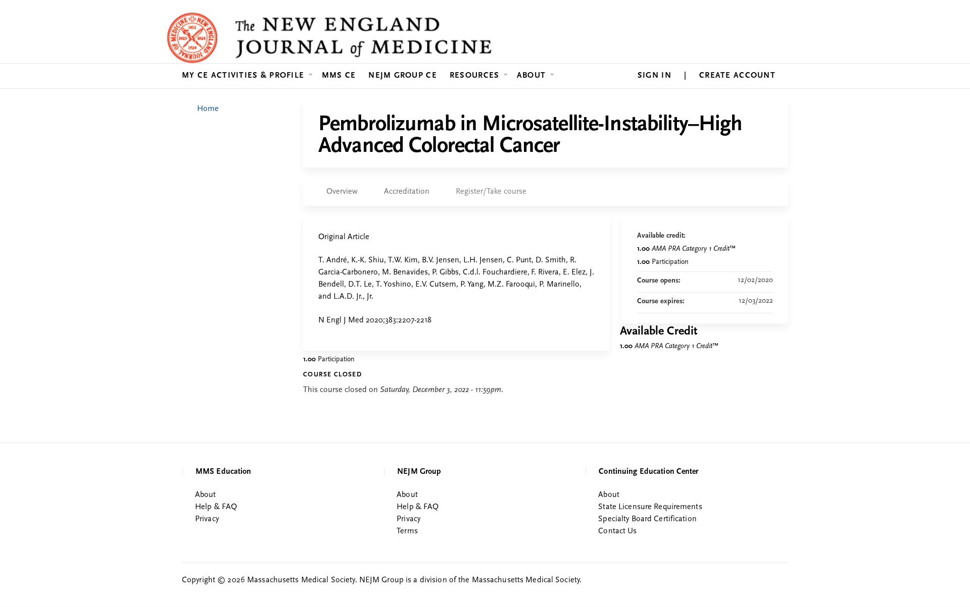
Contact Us (617, 531)
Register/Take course (491, 192)
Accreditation (406, 192)
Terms (407, 531)
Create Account (737, 76)
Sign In (654, 76)
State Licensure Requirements (650, 507)
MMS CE (339, 76)
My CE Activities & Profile (243, 76)
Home (208, 109)
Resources (475, 76)
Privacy (207, 519)
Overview (342, 192)
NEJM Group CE (402, 76)
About (531, 76)
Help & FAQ (216, 507)
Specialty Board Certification (647, 519)
